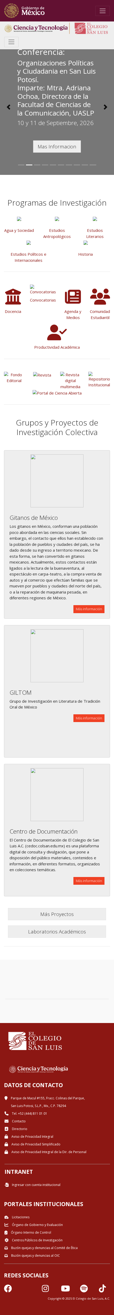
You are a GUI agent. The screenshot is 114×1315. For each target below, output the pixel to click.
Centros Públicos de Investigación (37, 1240)
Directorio (19, 1129)
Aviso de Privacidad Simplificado (35, 1144)
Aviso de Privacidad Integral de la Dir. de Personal (48, 1152)
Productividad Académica (57, 347)
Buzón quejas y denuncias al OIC (35, 1255)
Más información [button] (89, 608)
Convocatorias (43, 300)
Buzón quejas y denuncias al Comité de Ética (44, 1248)
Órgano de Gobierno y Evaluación (37, 1225)
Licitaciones (20, 1217)
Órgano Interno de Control (30, 1232)
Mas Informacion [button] (57, 146)
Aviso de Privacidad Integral (32, 1136)
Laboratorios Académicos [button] (57, 931)
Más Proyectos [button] (57, 914)
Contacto (18, 1121)
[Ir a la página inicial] (24, 10)
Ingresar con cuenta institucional (35, 1185)
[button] (8, 107)
